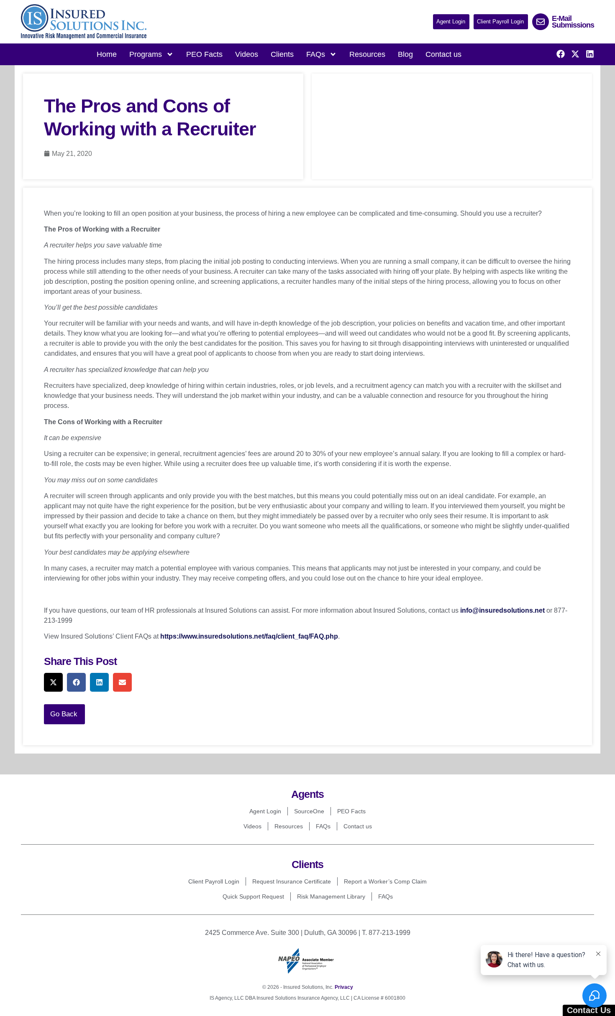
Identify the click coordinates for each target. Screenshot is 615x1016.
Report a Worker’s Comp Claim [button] (385, 881)
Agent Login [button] (265, 811)
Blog (405, 54)
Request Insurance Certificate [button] (291, 881)
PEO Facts (204, 54)
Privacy (344, 987)
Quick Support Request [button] (253, 896)
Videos (246, 54)
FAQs (323, 826)
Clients (282, 54)
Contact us (443, 54)
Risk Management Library (331, 896)
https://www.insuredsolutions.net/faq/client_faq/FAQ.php (249, 636)
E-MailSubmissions (573, 21)
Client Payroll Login (213, 881)
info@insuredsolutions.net (502, 610)
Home (107, 54)
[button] (451, 21)
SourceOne (309, 811)
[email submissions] (540, 21)
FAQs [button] (315, 54)
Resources (367, 54)
